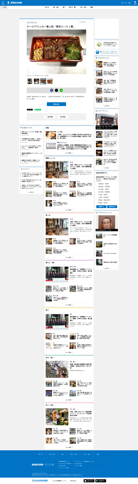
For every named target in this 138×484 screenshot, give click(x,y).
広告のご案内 (62, 465)
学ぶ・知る (83, 7)
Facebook (122, 3)
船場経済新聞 (14, 3)
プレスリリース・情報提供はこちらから (85, 461)
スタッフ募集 (79, 465)
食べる (47, 7)
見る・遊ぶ (56, 7)
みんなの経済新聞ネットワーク (40, 481)
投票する (101, 206)
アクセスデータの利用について (66, 463)
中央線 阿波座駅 (103, 197)
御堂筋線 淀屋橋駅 (104, 186)
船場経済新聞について (64, 461)
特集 (91, 7)
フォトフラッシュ (32, 22)
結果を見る (112, 206)
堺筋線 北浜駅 (102, 202)
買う (64, 7)
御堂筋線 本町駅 (103, 183)
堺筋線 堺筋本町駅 (104, 200)
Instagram (129, 3)
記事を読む (56, 104)
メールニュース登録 (64, 467)
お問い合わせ (79, 463)
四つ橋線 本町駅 (103, 189)
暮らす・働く (72, 7)
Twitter (126, 3)
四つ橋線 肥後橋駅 (104, 192)
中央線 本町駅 (102, 194)
